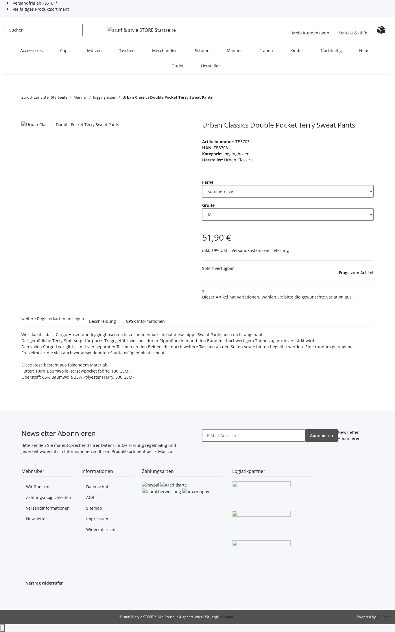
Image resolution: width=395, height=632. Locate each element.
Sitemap (94, 508)
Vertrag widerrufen (45, 583)
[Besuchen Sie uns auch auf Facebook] (26, 597)
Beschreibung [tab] (102, 321)
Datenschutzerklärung (122, 445)
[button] (310, 30)
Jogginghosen (237, 153)
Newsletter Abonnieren (349, 435)
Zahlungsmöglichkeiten (48, 497)
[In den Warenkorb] (26, 118)
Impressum (97, 519)
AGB (90, 497)
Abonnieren (321, 435)
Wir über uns (38, 486)
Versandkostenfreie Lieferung (260, 250)
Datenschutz (98, 486)
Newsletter (36, 519)
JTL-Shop (383, 616)
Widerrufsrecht (101, 529)
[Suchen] (87, 30)
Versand (226, 616)
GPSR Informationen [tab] (145, 321)
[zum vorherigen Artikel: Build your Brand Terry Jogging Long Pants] (217, 98)
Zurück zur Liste (35, 97)
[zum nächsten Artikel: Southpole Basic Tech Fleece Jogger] (227, 98)
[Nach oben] (2, 628)
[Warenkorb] (381, 29)
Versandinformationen (48, 508)
